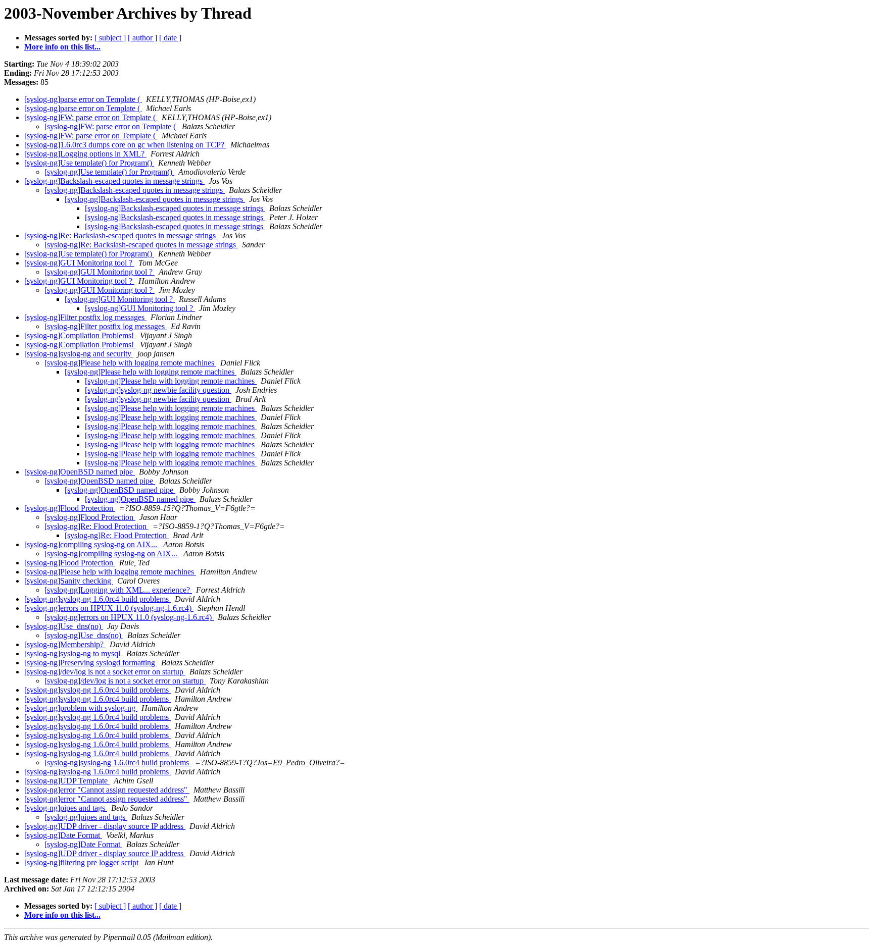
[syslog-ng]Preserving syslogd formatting (90, 662)
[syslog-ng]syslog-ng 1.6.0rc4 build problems (97, 599)
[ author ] (142, 37)
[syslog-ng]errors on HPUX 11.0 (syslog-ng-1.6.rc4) (108, 608)
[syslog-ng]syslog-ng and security (78, 353)
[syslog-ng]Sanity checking (68, 580)
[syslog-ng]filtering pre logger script (82, 862)
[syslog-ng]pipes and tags (65, 808)
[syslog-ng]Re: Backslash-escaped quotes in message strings (121, 235)
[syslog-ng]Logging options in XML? (85, 153)
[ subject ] (110, 37)
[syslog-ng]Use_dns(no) (63, 626)
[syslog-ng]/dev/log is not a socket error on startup (104, 671)
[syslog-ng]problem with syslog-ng (80, 708)
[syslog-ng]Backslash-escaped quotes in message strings (114, 181)
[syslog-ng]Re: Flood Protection (96, 526)
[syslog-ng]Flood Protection (69, 508)
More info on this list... (62, 46)
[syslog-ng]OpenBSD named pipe (79, 471)
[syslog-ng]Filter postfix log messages (85, 317)
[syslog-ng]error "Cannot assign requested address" (106, 789)
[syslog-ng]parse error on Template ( (83, 99)
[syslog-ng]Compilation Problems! (80, 335)
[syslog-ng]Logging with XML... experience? (118, 590)
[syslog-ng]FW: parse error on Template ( (91, 117)
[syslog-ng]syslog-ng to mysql (73, 653)
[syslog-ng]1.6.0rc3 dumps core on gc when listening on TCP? (125, 144)
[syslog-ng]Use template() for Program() (89, 163)
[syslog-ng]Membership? (65, 644)
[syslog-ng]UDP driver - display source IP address (104, 826)
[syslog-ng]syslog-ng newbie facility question (158, 390)
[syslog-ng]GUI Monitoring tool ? (79, 262)
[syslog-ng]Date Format (63, 835)
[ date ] (170, 37)
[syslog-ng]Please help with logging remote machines (130, 362)
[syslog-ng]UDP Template (67, 780)
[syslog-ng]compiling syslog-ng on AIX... (91, 544)
